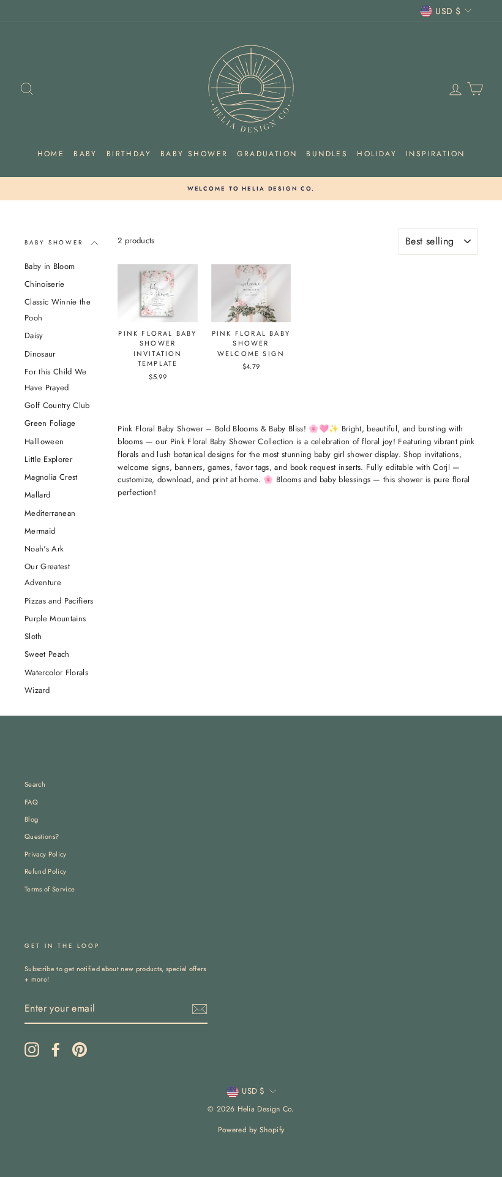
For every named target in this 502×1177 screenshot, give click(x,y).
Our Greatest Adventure (47, 574)
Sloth (33, 636)
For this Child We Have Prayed (55, 379)
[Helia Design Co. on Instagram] (31, 1049)
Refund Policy (45, 871)
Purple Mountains (55, 618)
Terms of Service (49, 889)
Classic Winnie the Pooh (57, 310)
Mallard (37, 495)
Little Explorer (48, 459)
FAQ (31, 802)
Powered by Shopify (251, 1129)
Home (51, 153)
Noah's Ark (44, 548)
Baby (85, 153)
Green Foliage (49, 423)
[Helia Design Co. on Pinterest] (79, 1049)
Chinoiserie (44, 284)
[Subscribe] (200, 1009)
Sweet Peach (47, 654)
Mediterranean (49, 513)
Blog (31, 819)
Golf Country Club (57, 405)
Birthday (129, 153)
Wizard (37, 690)
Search (34, 784)
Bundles (327, 153)
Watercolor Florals (56, 672)
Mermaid (39, 531)
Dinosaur (40, 354)
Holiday (377, 153)
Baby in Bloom (49, 266)
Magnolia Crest (51, 477)
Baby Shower (194, 153)
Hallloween (44, 441)
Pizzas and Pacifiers (59, 601)
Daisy (33, 335)
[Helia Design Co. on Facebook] (55, 1049)
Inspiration (435, 153)
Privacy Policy (45, 854)
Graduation (267, 153)
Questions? (41, 836)
